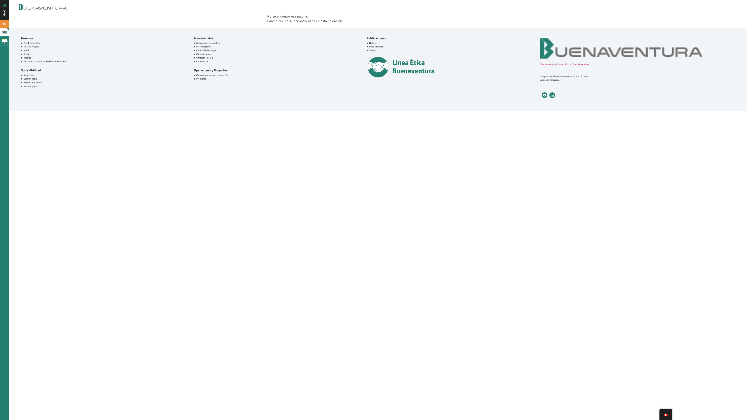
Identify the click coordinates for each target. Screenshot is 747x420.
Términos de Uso (548, 64)
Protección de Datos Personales (573, 64)
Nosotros (27, 38)
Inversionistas (203, 38)
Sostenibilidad (31, 70)
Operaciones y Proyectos (210, 70)
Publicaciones (376, 38)
